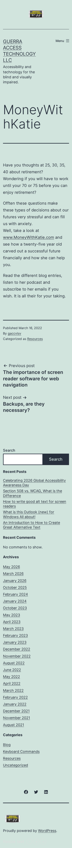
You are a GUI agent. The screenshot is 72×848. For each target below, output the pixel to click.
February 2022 (15, 697)
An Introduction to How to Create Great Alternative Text (31, 524)
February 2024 (15, 594)
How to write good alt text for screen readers (34, 503)
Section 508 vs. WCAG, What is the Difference (32, 493)
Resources (35, 339)
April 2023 (11, 622)
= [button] (43, 841)
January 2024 (15, 601)
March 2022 (13, 690)
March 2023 (13, 629)
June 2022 (12, 670)
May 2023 (11, 615)
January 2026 (14, 581)
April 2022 (11, 683)
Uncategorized (15, 765)
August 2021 (13, 725)
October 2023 (15, 608)
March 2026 (13, 573)
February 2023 (15, 635)
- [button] (29, 841)
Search (9, 450)
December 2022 (16, 649)
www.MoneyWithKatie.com (28, 237)
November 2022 (17, 656)
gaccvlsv (14, 333)
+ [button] (36, 841)
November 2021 (16, 718)
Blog (7, 745)
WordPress (47, 831)
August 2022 (14, 663)
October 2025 (15, 587)
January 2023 (14, 642)
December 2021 (16, 711)
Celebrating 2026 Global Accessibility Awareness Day (34, 482)
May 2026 (11, 567)
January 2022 (14, 704)
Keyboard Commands (21, 751)
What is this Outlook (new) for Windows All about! (28, 514)
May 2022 (11, 677)
